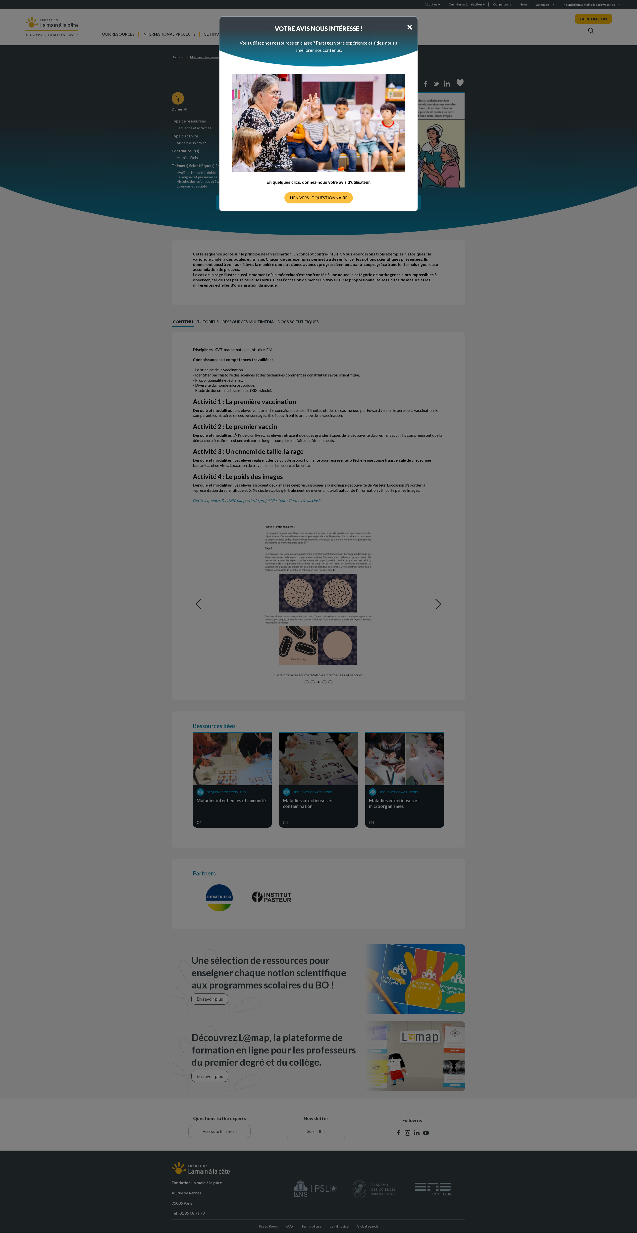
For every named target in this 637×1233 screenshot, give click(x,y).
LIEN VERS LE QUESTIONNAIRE (318, 197)
